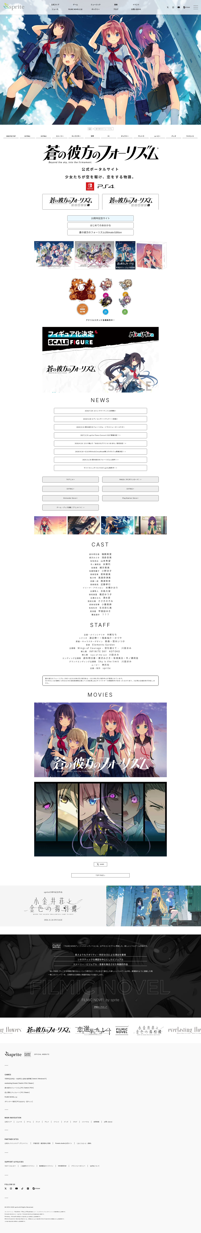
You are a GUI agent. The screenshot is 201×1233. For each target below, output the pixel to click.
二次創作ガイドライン (28, 1166)
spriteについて (94, 1166)
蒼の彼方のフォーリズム (19, 1088)
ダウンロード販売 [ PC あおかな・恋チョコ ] (19, 1101)
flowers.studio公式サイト (63, 1143)
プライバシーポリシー (78, 1166)
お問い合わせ (108, 1122)
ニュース (19, 1122)
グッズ (66, 1122)
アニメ (47, 1122)
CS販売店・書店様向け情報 (41, 1143)
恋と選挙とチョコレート (17, 1092)
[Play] (100, 740)
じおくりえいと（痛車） (84, 1143)
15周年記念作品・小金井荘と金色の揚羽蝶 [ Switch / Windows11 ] (26, 1079)
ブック (38, 1122)
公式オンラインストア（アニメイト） (16, 1143)
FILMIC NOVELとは (11, 1097)
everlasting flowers (19, 1083)
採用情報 (96, 1122)
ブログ (75, 1122)
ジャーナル (85, 1122)
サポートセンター (10, 1166)
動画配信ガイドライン (46, 1166)
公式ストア (8, 1122)
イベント (56, 1122)
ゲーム (29, 1122)
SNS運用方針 (62, 1166)
